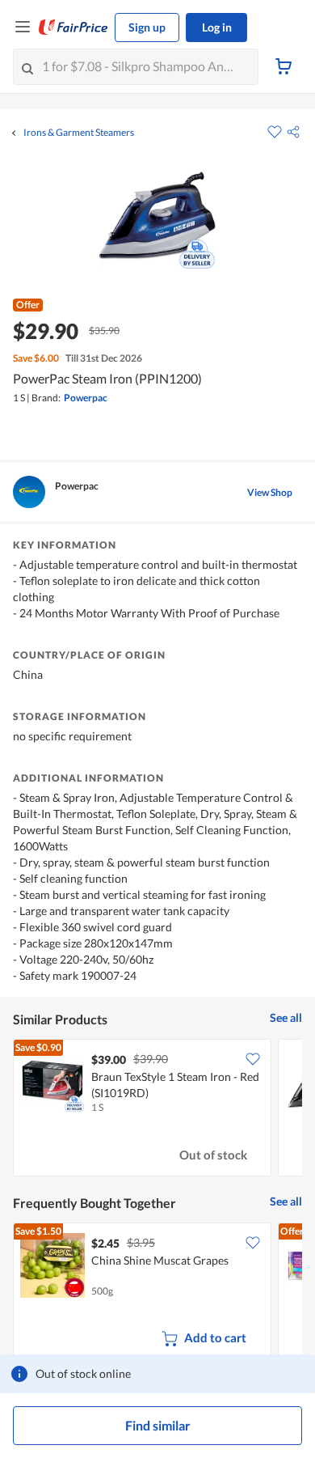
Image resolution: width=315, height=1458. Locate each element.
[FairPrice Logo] (73, 27)
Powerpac (85, 398)
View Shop (269, 492)
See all (286, 1017)
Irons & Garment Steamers (78, 133)
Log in (217, 27)
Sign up (147, 27)
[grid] (157, 1109)
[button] (293, 132)
